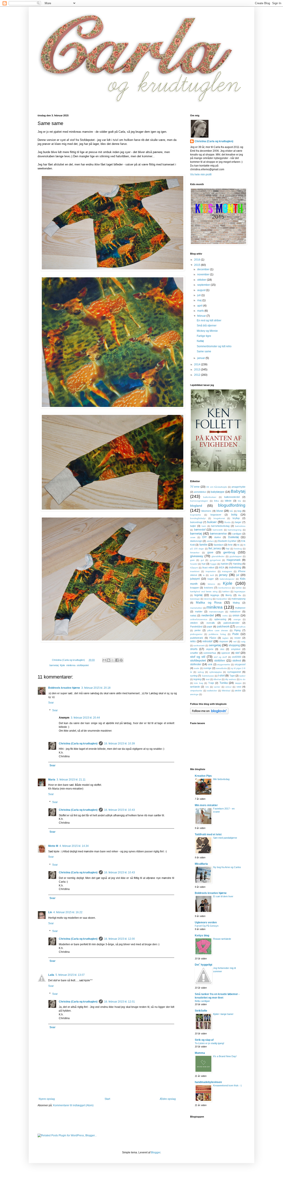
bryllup (236, 518)
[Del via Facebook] (117, 660)
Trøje (211, 683)
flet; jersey (214, 548)
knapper (194, 587)
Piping (237, 630)
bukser (212, 522)
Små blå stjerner (206, 325)
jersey (223, 575)
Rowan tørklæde (222, 939)
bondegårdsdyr (198, 518)
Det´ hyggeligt (203, 964)
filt (238, 545)
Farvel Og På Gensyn (206, 925)
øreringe (194, 694)
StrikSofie (201, 1010)
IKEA (221, 567)
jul (237, 575)
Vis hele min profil (201, 174)
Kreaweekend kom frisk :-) (227, 1085)
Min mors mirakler (206, 805)
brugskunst (219, 518)
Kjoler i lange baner (223, 1014)
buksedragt (196, 522)
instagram (227, 571)
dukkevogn (196, 541)
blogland (196, 505)
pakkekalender (231, 622)
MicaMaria (201, 863)
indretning (235, 567)
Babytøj (238, 491)
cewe (192, 537)
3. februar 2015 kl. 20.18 (96, 687)
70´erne (195, 486)
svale (196, 668)
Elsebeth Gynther (227, 541)
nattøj (193, 615)
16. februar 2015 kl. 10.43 (119, 809)
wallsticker (212, 690)
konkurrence (224, 588)
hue (204, 563)
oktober (202, 279)
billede (228, 500)
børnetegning (234, 530)
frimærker (194, 552)
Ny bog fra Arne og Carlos (227, 867)
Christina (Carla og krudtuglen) (78, 743)
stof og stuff (220, 657)
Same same (204, 351)
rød (235, 641)
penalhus (240, 626)
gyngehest (215, 560)
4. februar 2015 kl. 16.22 (67, 912)
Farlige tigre (204, 335)
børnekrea (240, 526)
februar (202, 315)
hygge (213, 564)
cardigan (236, 533)
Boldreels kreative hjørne (64, 687)
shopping (234, 645)
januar (201, 358)
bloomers (206, 511)
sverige (207, 668)
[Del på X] (113, 660)
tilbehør (217, 679)
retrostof (207, 641)
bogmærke (195, 515)
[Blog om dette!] (108, 660)
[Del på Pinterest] (121, 660)
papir (209, 626)
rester (237, 638)
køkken (226, 591)
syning (193, 675)
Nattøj (200, 341)
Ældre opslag (168, 1098)
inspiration (211, 571)
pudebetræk (196, 638)
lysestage (195, 599)
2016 (197, 259)
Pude (235, 634)
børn (204, 526)
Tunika (224, 682)
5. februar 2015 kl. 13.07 (70, 974)
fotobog (238, 548)
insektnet (194, 571)
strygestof (240, 664)
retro (193, 641)
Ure (207, 687)
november (203, 274)
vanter (217, 687)
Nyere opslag (47, 1098)
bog (239, 511)
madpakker (221, 599)
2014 (197, 364)
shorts (193, 649)
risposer (223, 641)
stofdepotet (83, 665)
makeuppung (238, 598)
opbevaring (220, 619)
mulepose (240, 607)
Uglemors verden (206, 922)
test (208, 679)
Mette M (53, 845)
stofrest (236, 660)
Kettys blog (202, 935)
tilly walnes (230, 679)
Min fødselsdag (221, 779)
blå (231, 511)
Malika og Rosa (209, 602)
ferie (230, 544)
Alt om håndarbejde (216, 487)
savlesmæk (199, 645)
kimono (211, 584)
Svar (51, 702)
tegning (197, 679)
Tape (232, 675)
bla (239, 501)
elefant (210, 541)
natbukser (235, 611)
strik (210, 664)
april (200, 305)
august (201, 290)
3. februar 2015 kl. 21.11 (71, 779)
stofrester (195, 664)
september (204, 284)
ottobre (194, 622)
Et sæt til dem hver (223, 896)
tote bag (198, 683)
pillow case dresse (217, 630)
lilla (239, 595)
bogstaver (215, 514)
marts (201, 310)
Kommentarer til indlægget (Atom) (73, 1105)
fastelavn (219, 544)
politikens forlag (217, 634)
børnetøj (54, 665)
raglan (225, 638)
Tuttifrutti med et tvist (208, 834)
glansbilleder (218, 556)
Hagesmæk (234, 560)
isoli (212, 575)
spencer (225, 653)
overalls (211, 622)
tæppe (238, 683)
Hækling (237, 563)
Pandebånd (196, 626)
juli (199, 295)
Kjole (62, 665)
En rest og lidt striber (209, 320)
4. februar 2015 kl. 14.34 (74, 845)
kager (211, 578)
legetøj (198, 595)
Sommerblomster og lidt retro (214, 346)
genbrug (229, 552)
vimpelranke (196, 690)
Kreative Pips (203, 775)
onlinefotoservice (198, 619)
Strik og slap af (204, 1039)
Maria (51, 779)
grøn (192, 560)
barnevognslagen (199, 501)
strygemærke (223, 664)
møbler (199, 611)
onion (236, 615)
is (204, 575)
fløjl (227, 548)
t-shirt (221, 675)
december (203, 269)
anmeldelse (200, 492)
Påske (212, 638)
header (193, 564)
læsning (208, 599)
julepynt (195, 578)
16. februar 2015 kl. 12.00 (119, 938)
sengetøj (215, 645)
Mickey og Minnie (207, 330)
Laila (51, 974)
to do (242, 679)
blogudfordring (231, 505)
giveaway (196, 556)
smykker (236, 649)
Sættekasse (208, 676)
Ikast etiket (208, 567)
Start (107, 1098)
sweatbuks (221, 668)
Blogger (155, 1152)
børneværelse (218, 533)
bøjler (193, 526)
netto (225, 615)
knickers (208, 587)
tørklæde (195, 686)
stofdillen (219, 660)
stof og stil (197, 656)
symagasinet (234, 672)
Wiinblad (226, 690)
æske (238, 690)
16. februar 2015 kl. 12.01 (119, 1001)
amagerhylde (238, 486)
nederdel (207, 615)
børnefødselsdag (220, 526)
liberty (229, 595)
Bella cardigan (202, 1001)
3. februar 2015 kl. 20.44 (85, 717)
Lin (50, 912)
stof (237, 652)
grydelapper (235, 556)
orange (237, 619)
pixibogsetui (196, 634)
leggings (214, 595)
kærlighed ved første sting (204, 591)
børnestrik (218, 530)
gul (202, 560)
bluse (219, 510)
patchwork (223, 626)
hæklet (224, 563)
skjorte (209, 649)
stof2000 (236, 657)
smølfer (194, 653)
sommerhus (209, 653)
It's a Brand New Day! (225, 1056)
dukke (217, 537)
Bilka (216, 501)
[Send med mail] (104, 660)
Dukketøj (233, 537)
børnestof (199, 529)
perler (198, 630)
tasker (242, 676)
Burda (227, 522)
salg (243, 641)
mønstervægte (216, 611)
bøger (238, 522)
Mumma (200, 1052)
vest (239, 686)
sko (222, 649)
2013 (197, 369)
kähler (239, 588)
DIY (204, 537)
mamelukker (196, 608)
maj (199, 300)
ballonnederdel (232, 497)
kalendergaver (227, 579)
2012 (197, 374)
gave (210, 552)
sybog (201, 672)
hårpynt (194, 567)
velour (228, 687)
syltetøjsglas (215, 672)
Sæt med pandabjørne (225, 837)
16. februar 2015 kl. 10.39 (119, 743)
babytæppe (217, 491)
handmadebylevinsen (208, 1082)
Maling (236, 602)
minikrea (70, 665)
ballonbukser (209, 497)
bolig (234, 514)
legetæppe (239, 591)
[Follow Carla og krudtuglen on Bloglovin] (209, 713)
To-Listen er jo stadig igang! (209, 1043)
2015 (197, 264)
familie (203, 544)
